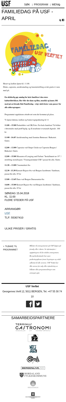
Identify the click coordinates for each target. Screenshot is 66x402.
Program (41, 4)
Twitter (60, 20)
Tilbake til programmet (10, 248)
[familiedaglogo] (33, 77)
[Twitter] (37, 307)
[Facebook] (28, 307)
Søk (27, 4)
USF (7, 213)
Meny (56, 4)
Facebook (63, 20)
